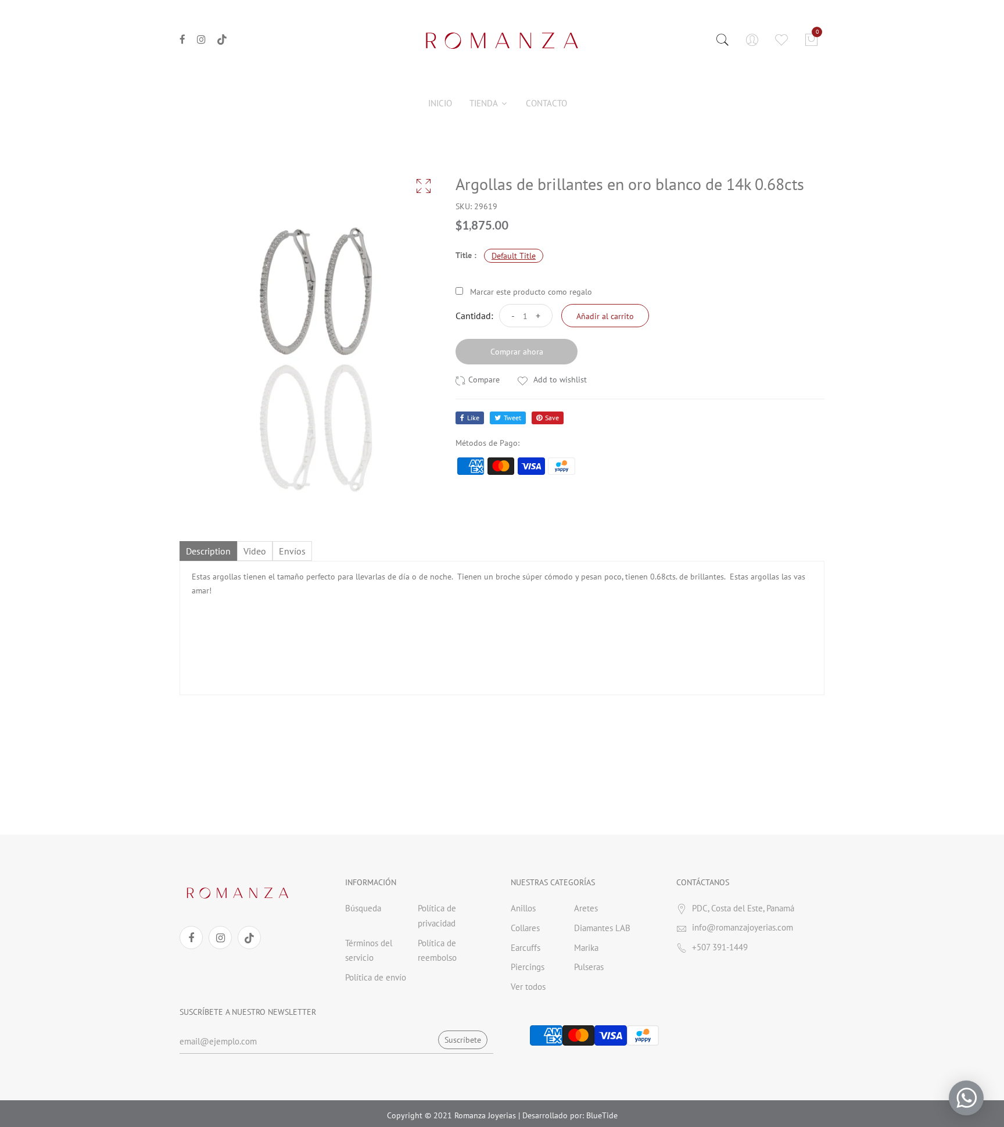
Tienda (484, 103)
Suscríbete (462, 1040)
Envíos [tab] (292, 551)
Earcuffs (525, 947)
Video (254, 551)
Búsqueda (363, 908)
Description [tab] (208, 551)
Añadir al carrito (605, 316)
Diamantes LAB (602, 927)
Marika (586, 947)
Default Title (514, 256)
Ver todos (528, 986)
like (473, 417)
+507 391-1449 (720, 947)
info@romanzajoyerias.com (742, 927)
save (552, 417)
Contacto (546, 103)
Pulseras (589, 966)
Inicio (440, 103)
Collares (525, 927)
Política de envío (375, 977)
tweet (512, 417)
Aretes (586, 908)
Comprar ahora (516, 351)
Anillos (523, 908)
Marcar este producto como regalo (531, 292)
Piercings (527, 966)
